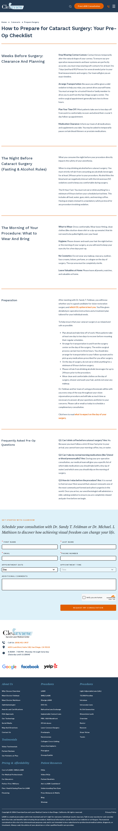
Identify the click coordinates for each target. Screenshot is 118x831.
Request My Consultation (88, 608)
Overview (83, 718)
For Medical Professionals (12, 775)
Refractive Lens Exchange (51, 709)
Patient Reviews (8, 751)
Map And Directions (10, 728)
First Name (9, 542)
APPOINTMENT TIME (70, 565)
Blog (42, 797)
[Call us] (108, 6)
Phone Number (69, 553)
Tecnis (82, 737)
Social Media (7, 723)
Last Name (67, 542)
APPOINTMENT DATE (12, 565)
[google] (9, 667)
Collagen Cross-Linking (50, 741)
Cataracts (15, 22)
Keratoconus (46, 737)
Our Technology (8, 718)
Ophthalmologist (9, 705)
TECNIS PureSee (86, 696)
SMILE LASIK (46, 696)
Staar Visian (85, 732)
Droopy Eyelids (47, 755)
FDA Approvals (8, 714)
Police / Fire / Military (10, 784)
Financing (5, 793)
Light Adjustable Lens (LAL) (90, 691)
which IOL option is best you (83, 307)
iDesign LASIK (46, 700)
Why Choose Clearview (11, 691)
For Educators (7, 779)
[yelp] (51, 666)
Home (4, 22)
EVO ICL (44, 705)
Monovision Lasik (87, 714)
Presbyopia (45, 732)
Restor (82, 723)
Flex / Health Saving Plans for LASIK (16, 788)
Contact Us (6, 732)
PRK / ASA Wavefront (49, 718)
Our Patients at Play (10, 756)
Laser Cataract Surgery (50, 728)
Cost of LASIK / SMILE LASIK (13, 770)
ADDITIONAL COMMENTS (15, 576)
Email (6, 553)
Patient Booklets (48, 779)
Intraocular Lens (86, 705)
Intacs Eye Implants (48, 746)
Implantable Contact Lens (51, 714)
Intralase (83, 700)
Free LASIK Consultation (89, 6)
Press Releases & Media (50, 793)
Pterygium (45, 751)
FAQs (43, 770)
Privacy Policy (110, 812)
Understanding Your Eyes (51, 788)
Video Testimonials (9, 747)
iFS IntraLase (46, 723)
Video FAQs (45, 775)
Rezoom (83, 728)
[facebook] (30, 666)
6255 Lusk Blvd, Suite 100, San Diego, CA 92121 (29, 647)
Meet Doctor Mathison (11, 700)
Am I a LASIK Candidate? (50, 784)
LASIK (43, 691)
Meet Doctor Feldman (10, 696)
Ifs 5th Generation (87, 709)
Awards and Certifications (12, 709)
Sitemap (44, 802)
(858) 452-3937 (21, 642)
